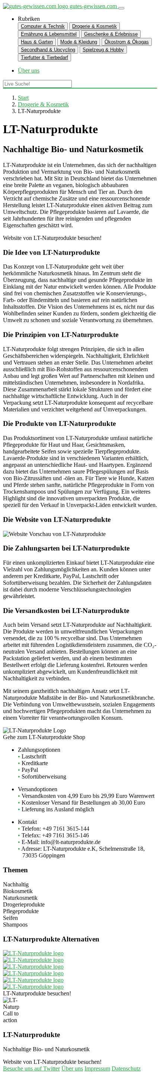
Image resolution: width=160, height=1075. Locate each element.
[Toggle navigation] (121, 8)
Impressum (97, 1068)
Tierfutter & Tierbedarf (44, 57)
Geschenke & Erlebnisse (111, 34)
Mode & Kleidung (78, 42)
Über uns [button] (28, 70)
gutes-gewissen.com (93, 6)
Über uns (72, 1068)
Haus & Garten (37, 42)
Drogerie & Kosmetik (94, 26)
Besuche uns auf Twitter (31, 1068)
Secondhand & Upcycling (48, 49)
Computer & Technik (43, 26)
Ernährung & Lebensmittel (49, 34)
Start (23, 97)
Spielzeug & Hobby (103, 49)
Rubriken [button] (29, 19)
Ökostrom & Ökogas (127, 42)
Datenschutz (126, 1068)
